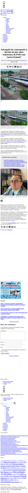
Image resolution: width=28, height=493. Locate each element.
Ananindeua (23, 435)
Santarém (12, 61)
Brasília (10, 436)
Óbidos (7, 27)
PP (19, 476)
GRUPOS (4, 11)
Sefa (18, 478)
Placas (19, 449)
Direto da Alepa (13, 441)
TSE (11, 480)
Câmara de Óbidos (19, 462)
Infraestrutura (10, 445)
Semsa (21, 478)
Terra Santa (8, 33)
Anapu (4, 460)
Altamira (14, 435)
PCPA (18, 474)
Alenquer (8, 18)
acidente (2, 435)
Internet (20, 445)
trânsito (8, 454)
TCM (24, 478)
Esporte (5, 41)
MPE (2, 474)
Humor (6, 445)
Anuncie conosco (7, 382)
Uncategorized (23, 454)
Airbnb (2, 460)
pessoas (16, 449)
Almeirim (10, 435)
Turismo (15, 454)
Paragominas (14, 474)
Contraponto (7, 440)
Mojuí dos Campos (10, 28)
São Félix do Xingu (11, 451)
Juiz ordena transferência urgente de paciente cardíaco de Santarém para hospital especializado (14, 161)
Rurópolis (8, 32)
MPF (5, 474)
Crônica (11, 440)
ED (9, 395)
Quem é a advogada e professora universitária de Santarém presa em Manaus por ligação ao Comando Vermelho (13, 305)
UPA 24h (20, 482)
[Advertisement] (14, 244)
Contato (5, 383)
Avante (8, 460)
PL (8, 476)
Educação (5, 39)
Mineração (5, 38)
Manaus (6, 472)
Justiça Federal (7, 470)
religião (24, 476)
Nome (2, 342)
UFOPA (15, 480)
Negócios (5, 40)
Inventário (22, 467)
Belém (7, 19)
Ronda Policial (11, 450)
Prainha (6, 450)
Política (4, 34)
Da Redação (9, 229)
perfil (25, 474)
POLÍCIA (5, 36)
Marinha (11, 472)
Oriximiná (8, 30)
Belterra (7, 21)
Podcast (22, 449)
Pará (26, 60)
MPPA (9, 474)
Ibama (11, 468)
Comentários (7, 438)
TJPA (2, 480)
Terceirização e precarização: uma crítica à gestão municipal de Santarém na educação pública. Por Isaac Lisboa (13, 318)
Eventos (12, 444)
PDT (22, 474)
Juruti (7, 24)
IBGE (15, 468)
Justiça (22, 60)
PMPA (11, 476)
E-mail (2, 344)
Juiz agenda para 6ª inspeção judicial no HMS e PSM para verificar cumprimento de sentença (15, 163)
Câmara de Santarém (9, 462)
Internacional (16, 445)
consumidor (9, 439)
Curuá (7, 22)
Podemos (15, 476)
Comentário (3, 331)
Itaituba (7, 25)
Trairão (5, 454)
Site (1, 347)
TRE (5, 480)
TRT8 (8, 480)
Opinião (4, 449)
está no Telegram (12, 223)
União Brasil (15, 482)
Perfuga (3, 476)
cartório (18, 460)
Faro (7, 23)
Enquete (5, 444)
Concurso (4, 439)
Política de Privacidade (8, 381)
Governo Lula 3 (15, 466)
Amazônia (18, 435)
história (8, 468)
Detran (25, 462)
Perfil (13, 449)
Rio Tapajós (10, 478)
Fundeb (10, 464)
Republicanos (4, 478)
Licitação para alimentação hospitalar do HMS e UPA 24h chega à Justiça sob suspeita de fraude (14, 165)
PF (6, 476)
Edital (5, 443)
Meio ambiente (19, 472)
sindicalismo (6, 452)
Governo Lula (5, 466)
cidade (3, 438)
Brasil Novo (6, 436)
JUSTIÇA (5, 35)
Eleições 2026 (4, 464)
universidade (6, 482)
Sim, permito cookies (5, 491)
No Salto (14, 447)
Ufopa (18, 454)
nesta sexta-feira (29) (5, 133)
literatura (22, 470)
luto (2, 472)
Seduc (15, 478)
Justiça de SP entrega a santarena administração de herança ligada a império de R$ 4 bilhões (12, 309)
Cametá (13, 436)
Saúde (16, 61)
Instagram (18, 467)
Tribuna (11, 454)
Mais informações (17, 489)
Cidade (4, 17)
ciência (21, 460)
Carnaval (15, 460)
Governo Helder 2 (18, 464)
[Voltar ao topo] (1, 483)
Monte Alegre (9, 29)
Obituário (21, 447)
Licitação (15, 470)
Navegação (5, 447)
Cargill (11, 460)
